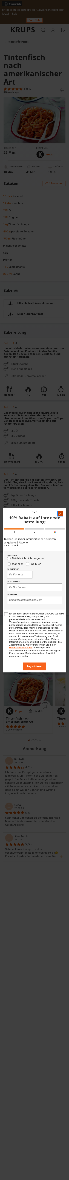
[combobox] (19, 574)
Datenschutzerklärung (20, 647)
